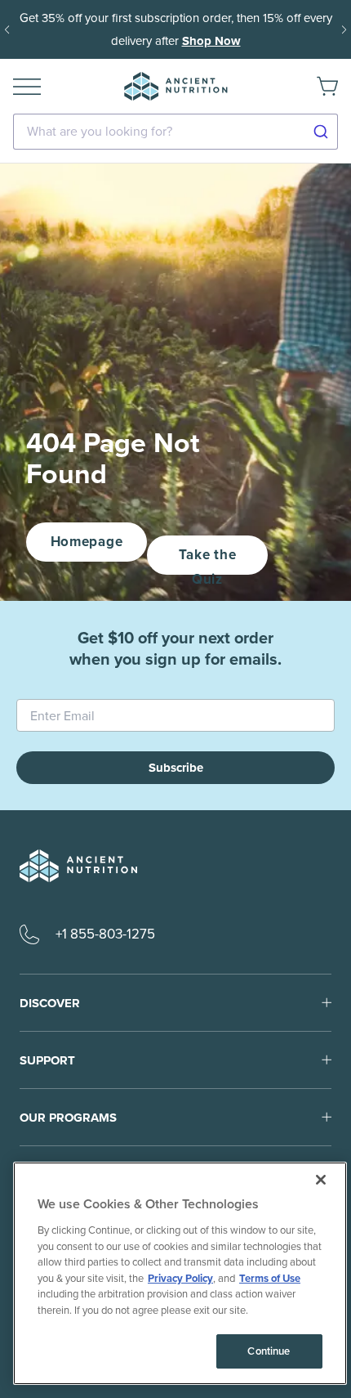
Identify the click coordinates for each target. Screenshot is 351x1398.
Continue (268, 1351)
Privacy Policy (180, 1278)
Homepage (86, 541)
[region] (180, 1273)
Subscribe (176, 768)
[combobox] (175, 132)
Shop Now (211, 41)
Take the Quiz (207, 559)
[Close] (321, 1180)
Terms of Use (269, 1278)
